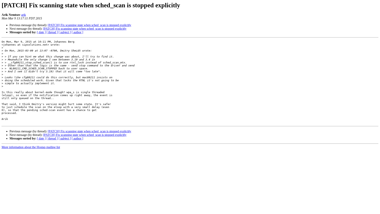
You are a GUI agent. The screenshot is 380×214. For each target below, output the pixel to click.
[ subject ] (65, 32)
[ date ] (41, 32)
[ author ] (77, 32)
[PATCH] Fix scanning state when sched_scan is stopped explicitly (89, 25)
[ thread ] (52, 32)
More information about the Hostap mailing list (31, 147)
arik (23, 14)
